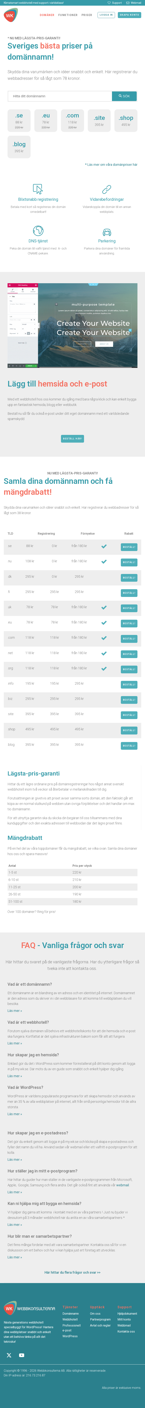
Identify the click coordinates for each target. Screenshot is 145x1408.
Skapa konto (129, 15)
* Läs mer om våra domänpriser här (111, 165)
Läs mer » (15, 1011)
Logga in (106, 15)
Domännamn (70, 1313)
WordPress (70, 1336)
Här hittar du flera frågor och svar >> (72, 1272)
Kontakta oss (126, 1331)
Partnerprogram (100, 1319)
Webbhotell (70, 1319)
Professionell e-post (71, 1328)
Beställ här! (72, 438)
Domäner (47, 15)
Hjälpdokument (127, 1313)
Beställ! (129, 547)
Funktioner (68, 15)
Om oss (95, 1313)
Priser (87, 15)
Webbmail (124, 1325)
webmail (122, 1185)
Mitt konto (124, 1319)
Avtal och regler (100, 1325)
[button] (115, 3)
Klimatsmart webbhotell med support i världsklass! (34, 2)
